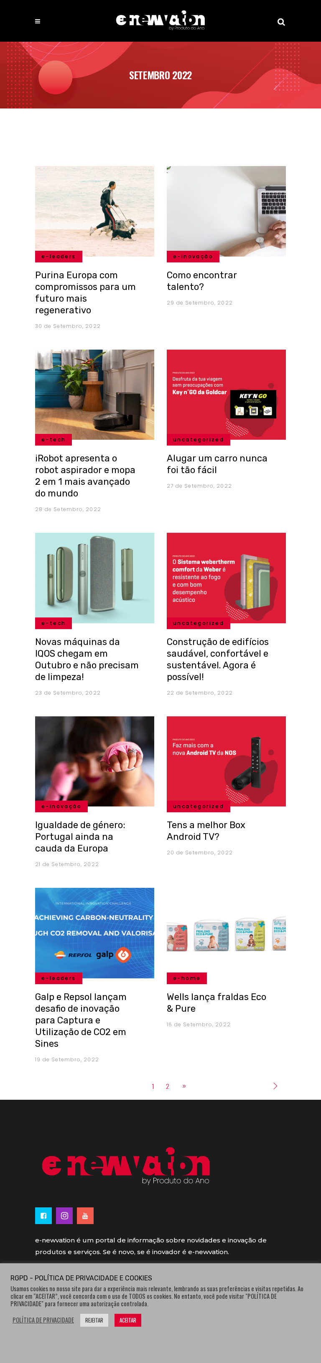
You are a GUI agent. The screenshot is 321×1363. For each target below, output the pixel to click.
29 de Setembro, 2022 (200, 302)
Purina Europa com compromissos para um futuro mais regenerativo (85, 293)
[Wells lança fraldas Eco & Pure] (226, 932)
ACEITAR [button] (128, 1320)
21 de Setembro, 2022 (67, 864)
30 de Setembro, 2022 (68, 326)
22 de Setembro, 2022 (200, 692)
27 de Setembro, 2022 (199, 485)
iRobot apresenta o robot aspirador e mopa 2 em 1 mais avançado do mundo (85, 476)
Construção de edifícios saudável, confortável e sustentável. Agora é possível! (218, 659)
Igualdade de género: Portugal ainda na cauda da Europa (80, 836)
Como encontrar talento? (202, 281)
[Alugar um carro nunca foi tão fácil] (226, 393)
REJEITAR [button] (94, 1320)
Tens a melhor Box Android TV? (206, 830)
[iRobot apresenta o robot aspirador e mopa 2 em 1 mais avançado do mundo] (94, 393)
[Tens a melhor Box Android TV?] (226, 760)
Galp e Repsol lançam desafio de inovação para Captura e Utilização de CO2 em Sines (81, 1020)
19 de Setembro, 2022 (67, 1059)
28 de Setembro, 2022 (68, 509)
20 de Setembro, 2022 (200, 852)
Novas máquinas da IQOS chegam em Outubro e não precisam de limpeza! (87, 659)
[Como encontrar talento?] (226, 210)
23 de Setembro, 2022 (68, 692)
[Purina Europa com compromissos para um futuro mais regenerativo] (94, 210)
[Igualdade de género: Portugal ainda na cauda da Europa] (94, 760)
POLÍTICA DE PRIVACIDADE (43, 1320)
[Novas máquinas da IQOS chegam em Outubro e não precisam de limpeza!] (94, 577)
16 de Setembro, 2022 (199, 1024)
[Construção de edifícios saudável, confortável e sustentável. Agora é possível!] (226, 577)
